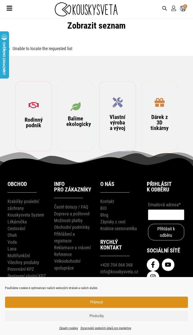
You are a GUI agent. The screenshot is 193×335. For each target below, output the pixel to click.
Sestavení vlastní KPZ (27, 276)
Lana (12, 248)
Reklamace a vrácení (72, 247)
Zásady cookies (68, 328)
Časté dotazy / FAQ (71, 207)
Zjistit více (35, 163)
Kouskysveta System (26, 215)
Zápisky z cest (112, 221)
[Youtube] (168, 264)
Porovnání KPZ (21, 269)
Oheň (12, 235)
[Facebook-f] (153, 264)
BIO (103, 208)
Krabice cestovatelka (118, 228)
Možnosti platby (68, 220)
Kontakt (107, 201)
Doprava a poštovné (71, 213)
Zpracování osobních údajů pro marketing (105, 328)
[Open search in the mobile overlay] (164, 8)
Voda (12, 242)
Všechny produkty (23, 262)
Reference (63, 254)
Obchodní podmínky (72, 227)
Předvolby (96, 316)
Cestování (16, 228)
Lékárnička (17, 221)
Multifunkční (19, 255)
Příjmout (96, 302)
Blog (104, 215)
